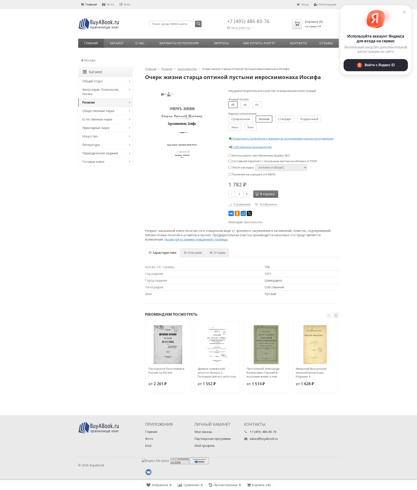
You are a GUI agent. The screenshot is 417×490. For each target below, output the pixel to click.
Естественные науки (97, 119)
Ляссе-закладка (242, 167)
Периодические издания (100, 153)
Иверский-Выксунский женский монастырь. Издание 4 (311, 372)
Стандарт (284, 119)
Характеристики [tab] (164, 253)
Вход (305, 4)
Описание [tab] (195, 253)
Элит (250, 127)
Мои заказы (203, 432)
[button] (329, 315)
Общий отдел (92, 81)
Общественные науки (98, 111)
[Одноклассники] (237, 213)
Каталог (117, 43)
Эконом (264, 119)
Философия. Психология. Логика (100, 91)
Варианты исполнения (179, 43)
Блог (127, 4)
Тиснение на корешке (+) (253, 174)
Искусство (90, 136)
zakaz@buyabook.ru (264, 439)
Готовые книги (93, 162)
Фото (110, 4)
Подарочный (309, 119)
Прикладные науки (95, 128)
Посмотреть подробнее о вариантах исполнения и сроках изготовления (282, 138)
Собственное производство (252, 147)
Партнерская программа (212, 439)
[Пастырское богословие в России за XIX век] (168, 344)
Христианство (253, 222)
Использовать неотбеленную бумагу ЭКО (260, 155)
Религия (88, 102)
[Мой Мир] (243, 213)
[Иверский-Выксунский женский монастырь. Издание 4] (315, 344)
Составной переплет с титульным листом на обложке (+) (274, 161)
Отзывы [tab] (219, 253)
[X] (249, 213)
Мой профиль (204, 446)
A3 (256, 105)
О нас (140, 43)
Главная (91, 4)
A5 (233, 105)
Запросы (221, 43)
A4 (245, 105)
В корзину (267, 194)
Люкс (234, 127)
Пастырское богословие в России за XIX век (166, 371)
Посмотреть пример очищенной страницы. (196, 239)
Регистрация (327, 4)
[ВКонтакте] (231, 213)
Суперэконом (240, 119)
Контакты (298, 43)
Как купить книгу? (259, 43)
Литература (91, 145)
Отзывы (326, 43)
